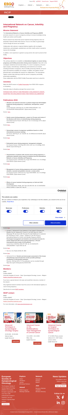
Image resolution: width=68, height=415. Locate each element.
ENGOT (38, 382)
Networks (38, 379)
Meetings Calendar (24, 391)
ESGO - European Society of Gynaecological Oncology (9, 5)
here (9, 112)
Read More (10, 201)
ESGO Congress (23, 390)
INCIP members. (19, 289)
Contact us (5, 404)
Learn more (16, 341)
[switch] (25, 211)
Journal (21, 382)
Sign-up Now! (61, 386)
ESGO (38, 1)
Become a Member (41, 388)
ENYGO (38, 380)
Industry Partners (25, 384)
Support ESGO (54, 1)
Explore (21, 5)
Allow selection (33, 222)
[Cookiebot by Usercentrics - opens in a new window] (59, 191)
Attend (30, 5)
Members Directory (41, 391)
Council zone (45, 1)
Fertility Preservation (23, 84)
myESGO (38, 390)
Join (47, 5)
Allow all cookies (55, 222)
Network (39, 5)
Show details (59, 217)
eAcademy (22, 380)
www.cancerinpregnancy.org (24, 304)
